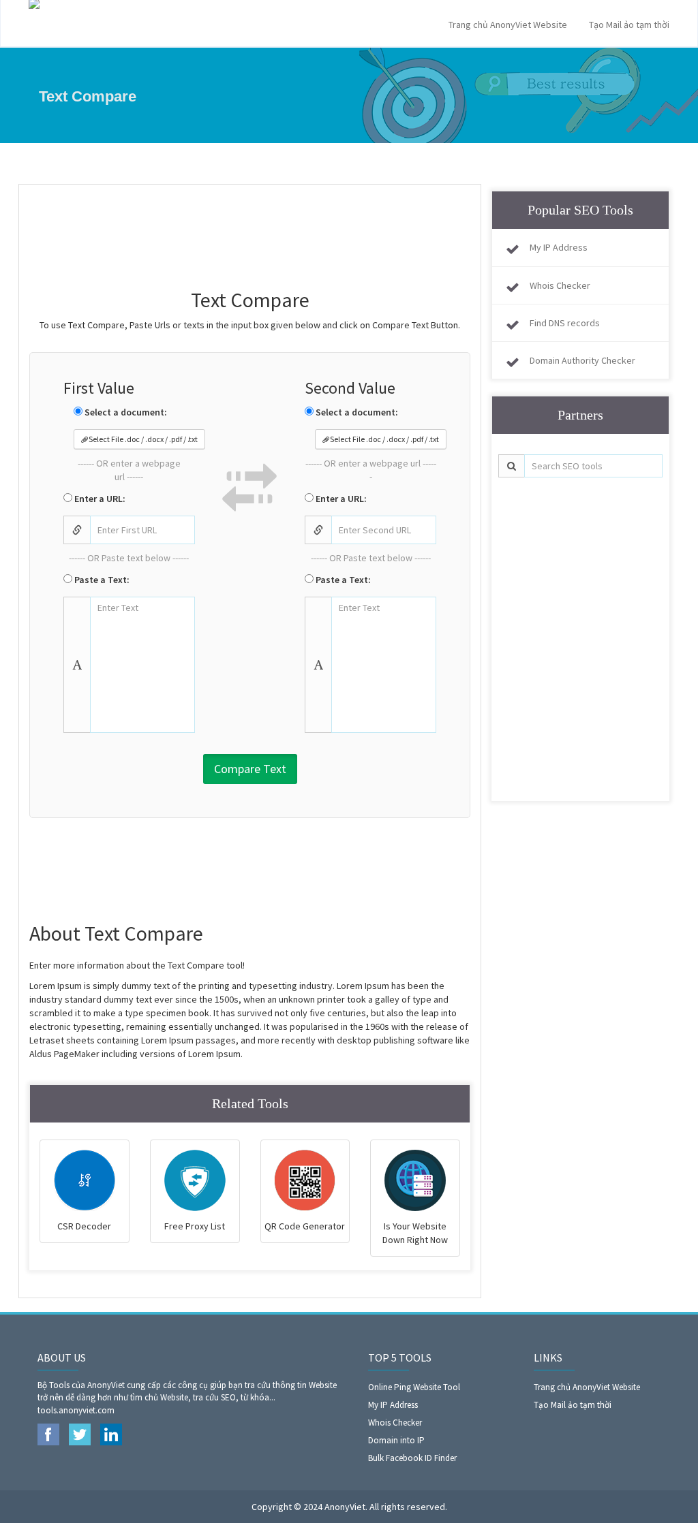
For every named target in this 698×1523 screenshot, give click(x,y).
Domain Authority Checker (582, 360)
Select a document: (124, 412)
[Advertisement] (277, 229)
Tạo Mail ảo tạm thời (629, 24)
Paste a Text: (101, 580)
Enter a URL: (98, 498)
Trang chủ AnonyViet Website (508, 24)
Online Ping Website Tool (414, 1387)
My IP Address (559, 247)
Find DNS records (565, 323)
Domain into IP (396, 1440)
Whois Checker (560, 285)
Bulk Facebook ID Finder (412, 1458)
